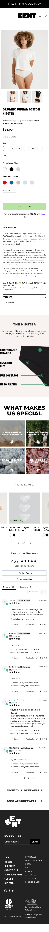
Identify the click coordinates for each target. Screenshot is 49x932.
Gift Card (9, 883)
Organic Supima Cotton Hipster (22, 619)
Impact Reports (33, 860)
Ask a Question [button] (26, 579)
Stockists (30, 878)
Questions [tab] (24, 587)
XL (33, 148)
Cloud (10, 535)
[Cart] (46, 16)
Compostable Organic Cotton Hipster (24, 649)
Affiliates (30, 875)
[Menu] (9, 16)
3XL (5, 155)
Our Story (9, 866)
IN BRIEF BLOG (32, 882)
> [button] (33, 778)
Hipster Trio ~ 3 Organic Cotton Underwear (19, 528)
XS (5, 148)
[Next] (44, 97)
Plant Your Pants (13, 874)
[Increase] (14, 195)
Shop (6, 857)
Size (4, 143)
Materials (30, 857)
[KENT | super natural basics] (27, 15)
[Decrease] (5, 195)
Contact (29, 871)
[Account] (40, 16)
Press (28, 864)
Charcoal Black (14, 535)
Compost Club (11, 870)
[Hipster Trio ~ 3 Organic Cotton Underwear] (24, 508)
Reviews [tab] (6, 587)
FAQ (27, 867)
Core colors (11, 163)
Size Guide (9, 879)
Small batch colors (11, 176)
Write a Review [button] (25, 573)
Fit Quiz (8, 861)
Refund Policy (30, 910)
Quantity (6, 190)
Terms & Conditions (33, 907)
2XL (40, 148)
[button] (10, 137)
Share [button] (16, 624)
